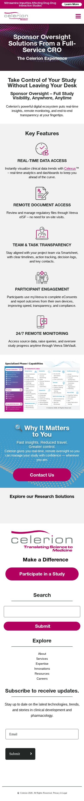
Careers (42, 678)
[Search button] (42, 626)
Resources (42, 673)
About (42, 653)
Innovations (42, 668)
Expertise (42, 663)
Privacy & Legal (60, 793)
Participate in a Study (42, 574)
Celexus (70, 168)
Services (42, 658)
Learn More (72, 4)
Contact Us (42, 475)
